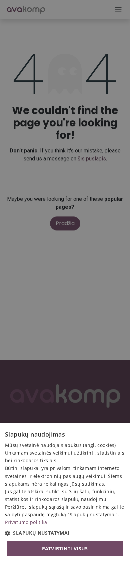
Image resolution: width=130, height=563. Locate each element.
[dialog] (65, 493)
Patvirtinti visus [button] (65, 548)
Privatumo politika (26, 522)
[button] (65, 533)
